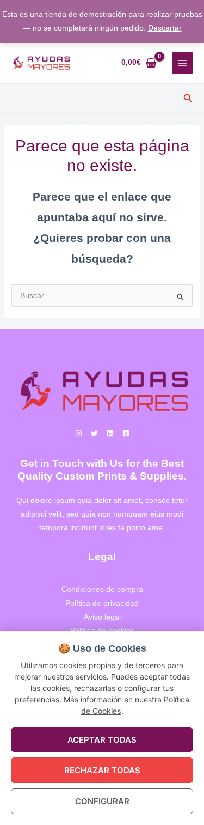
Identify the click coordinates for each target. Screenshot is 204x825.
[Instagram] (78, 433)
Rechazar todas (102, 770)
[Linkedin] (110, 433)
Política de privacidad (102, 603)
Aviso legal (102, 617)
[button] (188, 99)
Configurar (102, 801)
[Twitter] (94, 433)
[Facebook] (126, 433)
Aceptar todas (102, 740)
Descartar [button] (165, 28)
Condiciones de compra (102, 589)
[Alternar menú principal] (182, 63)
